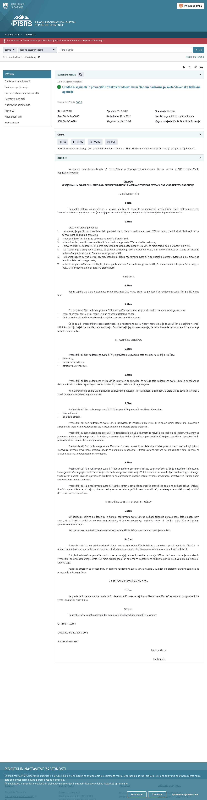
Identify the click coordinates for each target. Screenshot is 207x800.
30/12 (79, 102)
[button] (129, 74)
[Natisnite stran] (202, 67)
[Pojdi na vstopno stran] (13, 8)
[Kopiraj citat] (81, 75)
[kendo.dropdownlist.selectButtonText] (54, 50)
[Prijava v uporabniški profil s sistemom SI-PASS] (190, 6)
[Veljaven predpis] (59, 87)
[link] (12, 35)
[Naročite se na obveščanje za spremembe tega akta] (184, 67)
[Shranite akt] (190, 67)
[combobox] (37, 50)
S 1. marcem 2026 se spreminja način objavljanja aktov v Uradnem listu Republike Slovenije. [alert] (55, 40)
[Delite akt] (196, 67)
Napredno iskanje (195, 56)
